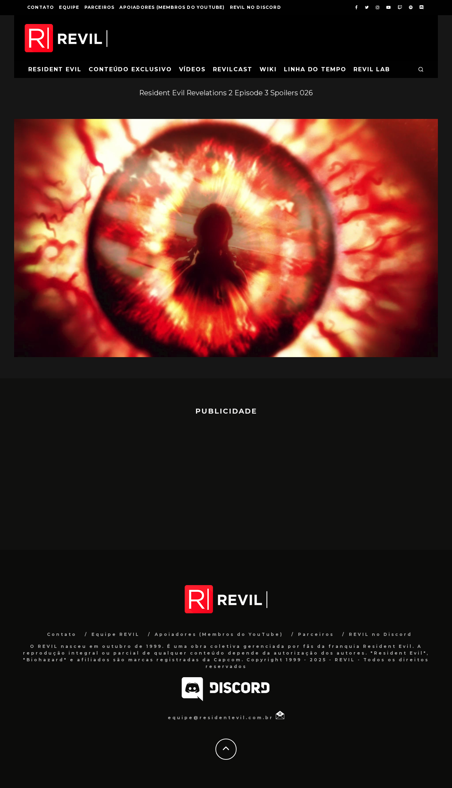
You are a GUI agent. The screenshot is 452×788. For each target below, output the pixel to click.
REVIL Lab (371, 69)
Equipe (69, 7)
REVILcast (232, 69)
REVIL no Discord (255, 7)
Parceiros (99, 7)
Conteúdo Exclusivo (130, 69)
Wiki (268, 69)
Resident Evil (55, 69)
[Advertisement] (226, 479)
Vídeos (192, 69)
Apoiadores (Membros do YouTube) (172, 7)
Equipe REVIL (115, 634)
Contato (40, 7)
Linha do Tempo (315, 69)
